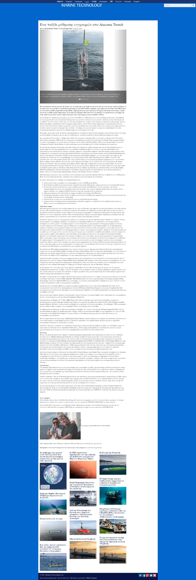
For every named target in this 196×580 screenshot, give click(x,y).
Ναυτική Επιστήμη (55, 441)
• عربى (87, 1)
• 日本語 (93, 1)
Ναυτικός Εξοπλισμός (68, 441)
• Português (103, 1)
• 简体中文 (59, 1)
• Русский (127, 1)
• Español (69, 1)
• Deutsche (78, 1)
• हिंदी (111, 1)
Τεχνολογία (98, 441)
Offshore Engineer (91, 572)
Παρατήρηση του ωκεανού (84, 441)
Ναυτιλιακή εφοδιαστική (48, 572)
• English (136, 1)
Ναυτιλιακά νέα (62, 572)
